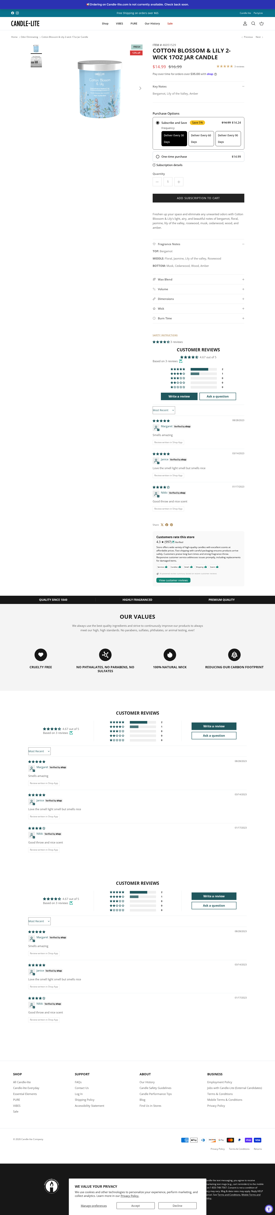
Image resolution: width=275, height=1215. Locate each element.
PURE (134, 23)
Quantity (159, 174)
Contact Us (82, 1088)
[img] (161, 421)
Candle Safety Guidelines (155, 1088)
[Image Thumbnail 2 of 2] (36, 62)
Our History (152, 23)
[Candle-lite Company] (25, 23)
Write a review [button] (179, 396)
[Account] (244, 23)
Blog (142, 1100)
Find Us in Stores (150, 1105)
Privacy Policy (216, 1105)
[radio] (198, 133)
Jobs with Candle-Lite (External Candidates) (234, 1088)
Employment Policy (219, 1082)
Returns (258, 1148)
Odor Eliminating (29, 37)
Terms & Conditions (220, 1094)
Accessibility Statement (89, 1105)
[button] (161, 342)
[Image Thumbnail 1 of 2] (36, 48)
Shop (105, 23)
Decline (177, 1206)
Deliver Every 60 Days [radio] (201, 139)
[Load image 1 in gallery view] (100, 86)
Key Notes (159, 86)
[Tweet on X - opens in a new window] (162, 524)
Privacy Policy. (130, 1196)
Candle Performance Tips (156, 1094)
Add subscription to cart (198, 198)
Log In (79, 1094)
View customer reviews (173, 580)
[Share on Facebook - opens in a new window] (166, 524)
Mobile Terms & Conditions (224, 1100)
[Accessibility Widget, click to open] (269, 1209)
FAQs (78, 1082)
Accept (135, 1206)
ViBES (119, 23)
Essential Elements (25, 1094)
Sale (170, 23)
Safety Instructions (165, 335)
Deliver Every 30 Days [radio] (174, 139)
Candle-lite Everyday (26, 1088)
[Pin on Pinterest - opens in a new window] (171, 524)
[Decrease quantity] (157, 181)
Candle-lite (245, 13)
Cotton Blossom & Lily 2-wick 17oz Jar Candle (65, 37)
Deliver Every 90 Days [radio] (228, 139)
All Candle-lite (22, 1082)
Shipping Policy (84, 1100)
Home (14, 37)
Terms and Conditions (229, 1194)
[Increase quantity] (178, 181)
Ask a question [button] (218, 396)
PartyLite (258, 13)
